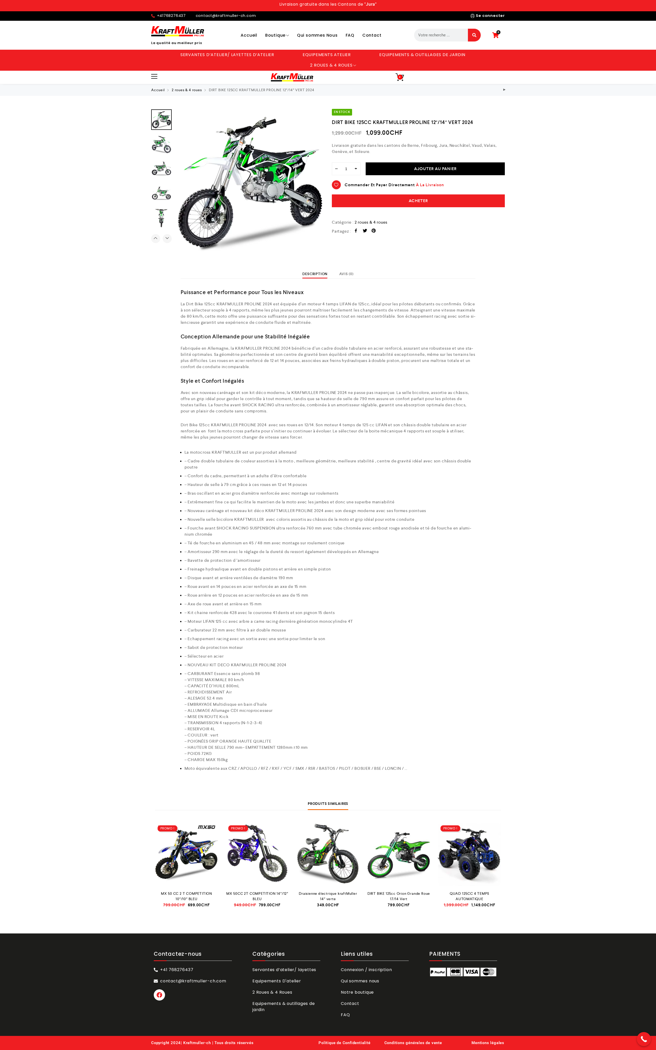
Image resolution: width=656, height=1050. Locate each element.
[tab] (315, 273)
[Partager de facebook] (356, 231)
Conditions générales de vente (413, 1043)
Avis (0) (346, 274)
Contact (372, 35)
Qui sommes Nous (317, 35)
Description (314, 274)
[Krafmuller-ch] (177, 31)
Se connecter (490, 15)
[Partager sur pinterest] (373, 231)
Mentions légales (487, 1043)
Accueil (249, 35)
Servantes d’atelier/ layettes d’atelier (227, 55)
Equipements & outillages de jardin (422, 55)
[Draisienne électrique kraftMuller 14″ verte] (328, 854)
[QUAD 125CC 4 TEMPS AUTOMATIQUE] (469, 854)
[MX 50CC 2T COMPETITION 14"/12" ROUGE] (504, 90)
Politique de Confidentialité (344, 1043)
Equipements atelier (327, 55)
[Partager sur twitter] (365, 231)
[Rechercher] (474, 35)
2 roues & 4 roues (331, 65)
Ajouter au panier (435, 168)
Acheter (418, 200)
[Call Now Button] (644, 1039)
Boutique (275, 35)
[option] (250, 183)
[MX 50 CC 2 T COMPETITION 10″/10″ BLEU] (186, 854)
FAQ (350, 35)
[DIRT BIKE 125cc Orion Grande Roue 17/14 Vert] (398, 854)
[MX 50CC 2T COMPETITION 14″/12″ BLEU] (257, 854)
